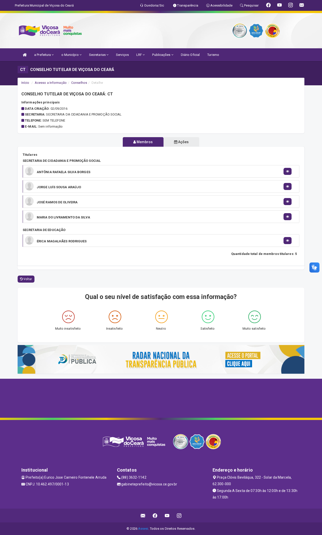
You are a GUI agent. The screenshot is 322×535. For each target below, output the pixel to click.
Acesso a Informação (51, 83)
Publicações (161, 55)
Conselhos (79, 83)
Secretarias (97, 55)
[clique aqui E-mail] (143, 515)
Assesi (143, 528)
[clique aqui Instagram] (179, 515)
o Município (70, 55)
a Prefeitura (43, 55)
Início (25, 83)
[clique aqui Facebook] (155, 515)
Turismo (213, 55)
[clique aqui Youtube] (167, 515)
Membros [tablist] (144, 142)
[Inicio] (24, 54)
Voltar (27, 279)
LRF (139, 55)
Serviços (122, 55)
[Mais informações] (288, 171)
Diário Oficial (190, 55)
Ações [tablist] (183, 142)
